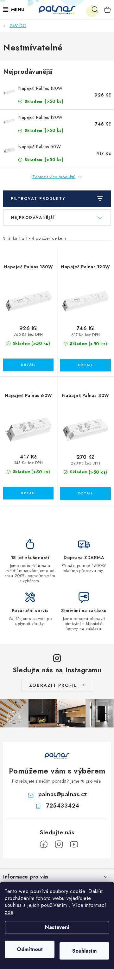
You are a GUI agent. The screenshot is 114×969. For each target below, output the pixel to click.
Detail (28, 365)
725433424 (62, 806)
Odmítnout (30, 949)
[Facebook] (44, 844)
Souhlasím (84, 950)
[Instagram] (59, 844)
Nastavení (57, 927)
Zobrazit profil (53, 685)
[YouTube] (74, 844)
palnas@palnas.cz (62, 794)
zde (9, 912)
